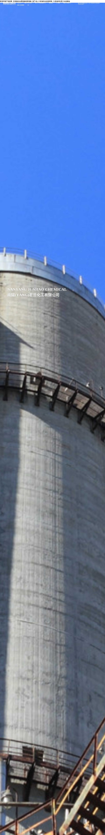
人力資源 (58, 2)
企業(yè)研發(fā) (67, 2)
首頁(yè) (19, 2)
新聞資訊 (51, 2)
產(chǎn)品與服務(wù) (40, 2)
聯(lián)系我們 (21, 5)
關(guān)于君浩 (28, 2)
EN (28, 5)
